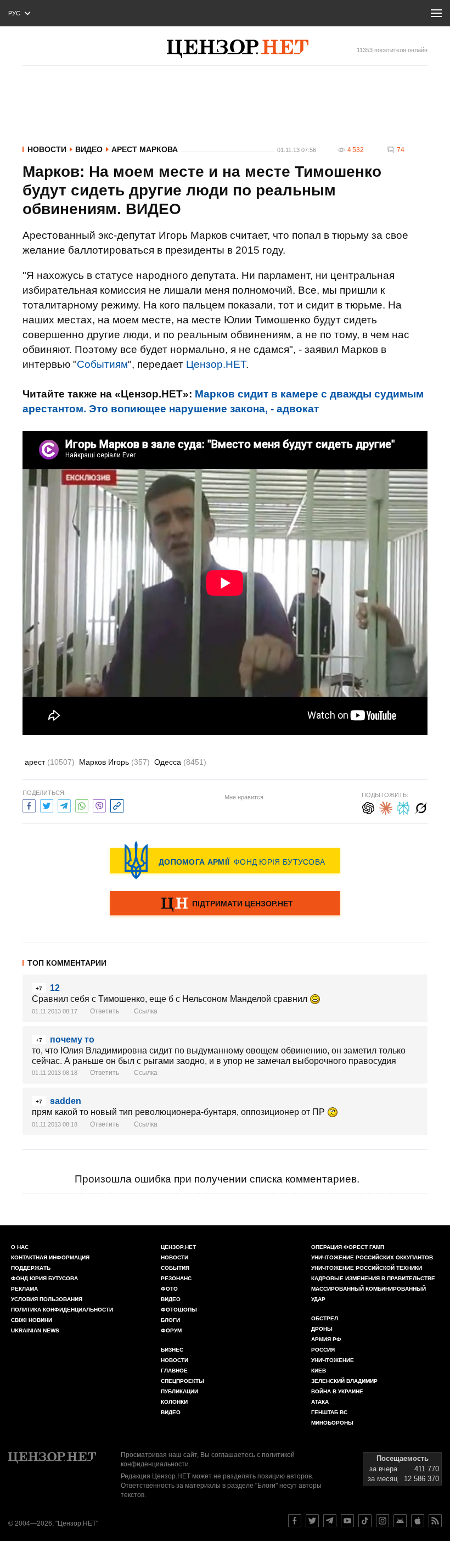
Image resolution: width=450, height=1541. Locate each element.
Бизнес (172, 1350)
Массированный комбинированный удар (368, 1294)
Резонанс (176, 1278)
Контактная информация (50, 1257)
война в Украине (337, 1391)
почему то (72, 1039)
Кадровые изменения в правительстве (373, 1278)
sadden (65, 1101)
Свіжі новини (31, 1320)
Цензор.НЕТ (216, 364)
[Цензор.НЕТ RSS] (435, 1520)
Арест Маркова (144, 149)
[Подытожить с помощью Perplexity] (403, 806)
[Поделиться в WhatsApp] (81, 804)
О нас (20, 1247)
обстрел (324, 1318)
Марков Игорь (114, 762)
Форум (171, 1330)
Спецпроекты (182, 1381)
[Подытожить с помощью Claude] (385, 806)
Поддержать (30, 1268)
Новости (46, 149)
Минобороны (332, 1423)
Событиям (102, 364)
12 (55, 988)
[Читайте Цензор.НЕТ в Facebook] (294, 1520)
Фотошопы (179, 1310)
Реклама (24, 1289)
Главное (174, 1371)
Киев (318, 1371)
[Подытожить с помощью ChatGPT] (368, 806)
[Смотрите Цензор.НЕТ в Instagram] (382, 1520)
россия (323, 1350)
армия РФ (326, 1339)
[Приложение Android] (400, 1520)
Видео (89, 149)
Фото (169, 1289)
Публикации (179, 1391)
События (175, 1268)
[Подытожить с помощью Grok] (421, 806)
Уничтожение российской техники (366, 1268)
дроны (322, 1329)
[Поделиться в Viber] (99, 804)
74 (400, 150)
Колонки (174, 1402)
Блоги (170, 1320)
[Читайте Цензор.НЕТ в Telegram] (329, 1520)
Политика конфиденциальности (62, 1310)
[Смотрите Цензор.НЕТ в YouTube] (347, 1520)
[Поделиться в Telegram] (64, 804)
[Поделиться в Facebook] (29, 804)
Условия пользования (46, 1299)
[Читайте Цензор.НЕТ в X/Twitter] (312, 1520)
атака (320, 1402)
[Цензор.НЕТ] (237, 49)
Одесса (180, 762)
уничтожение (332, 1360)
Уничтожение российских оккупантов (372, 1257)
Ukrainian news (35, 1330)
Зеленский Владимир (344, 1381)
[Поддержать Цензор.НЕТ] (225, 904)
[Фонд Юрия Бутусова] (225, 860)
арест (50, 762)
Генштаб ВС (329, 1412)
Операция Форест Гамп (347, 1247)
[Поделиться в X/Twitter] (46, 804)
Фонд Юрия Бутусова (44, 1278)
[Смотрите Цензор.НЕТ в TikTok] (365, 1520)
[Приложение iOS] (417, 1520)
